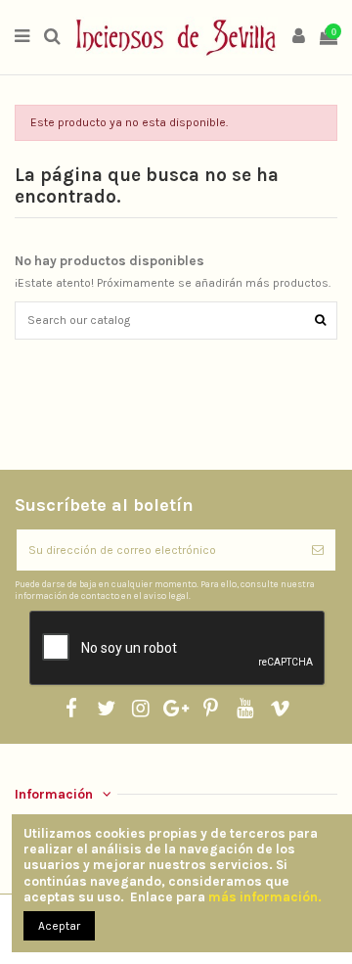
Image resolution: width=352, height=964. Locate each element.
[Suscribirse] (317, 550)
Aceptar (59, 926)
